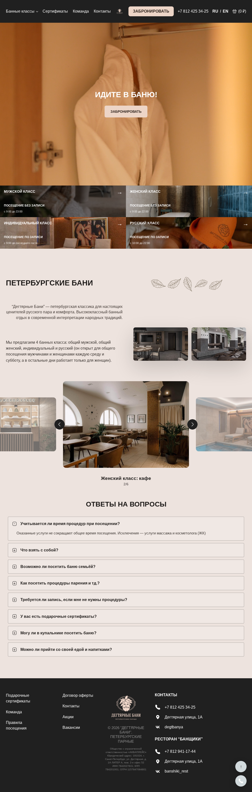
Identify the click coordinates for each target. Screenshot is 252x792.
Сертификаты (55, 11)
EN (225, 11)
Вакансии (71, 727)
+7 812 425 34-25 (193, 11)
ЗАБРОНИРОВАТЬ (151, 11)
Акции (68, 717)
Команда (81, 11)
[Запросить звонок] (241, 781)
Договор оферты (78, 695)
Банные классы (20, 11)
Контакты (102, 11)
